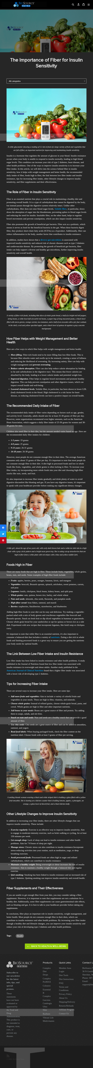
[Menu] (88, 4)
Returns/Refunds (66, 1006)
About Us (63, 998)
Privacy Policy (65, 994)
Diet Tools (63, 975)
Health (20, 936)
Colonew (47, 985)
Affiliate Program (66, 1009)
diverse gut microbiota (51, 240)
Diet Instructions (66, 979)
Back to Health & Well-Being (48, 946)
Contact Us (64, 1013)
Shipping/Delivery (67, 1002)
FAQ (61, 983)
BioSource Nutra (18, 1059)
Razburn (46, 1014)
